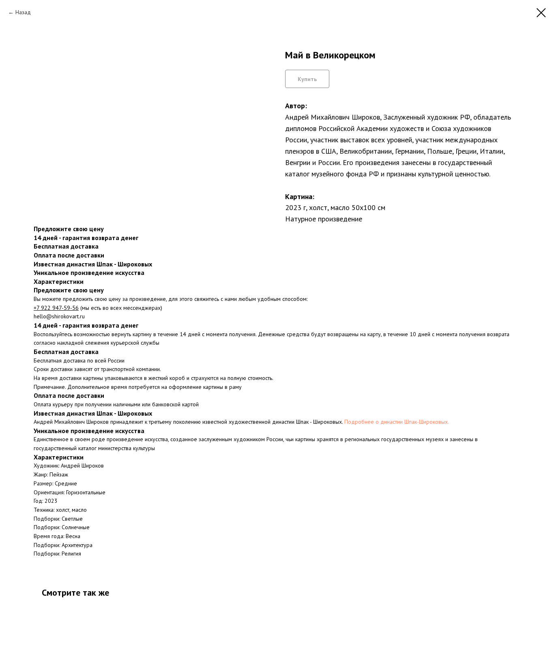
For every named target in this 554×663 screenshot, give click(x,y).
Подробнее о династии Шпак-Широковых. (396, 421)
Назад (23, 12)
